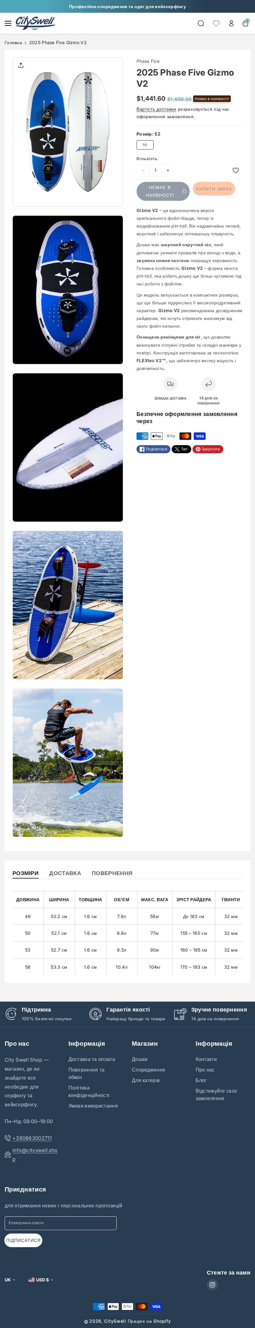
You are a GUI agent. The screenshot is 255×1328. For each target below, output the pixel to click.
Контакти (206, 1059)
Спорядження (148, 1070)
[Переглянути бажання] (216, 23)
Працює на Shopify (149, 1321)
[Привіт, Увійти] (231, 23)
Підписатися (23, 1240)
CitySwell (115, 1321)
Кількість (147, 158)
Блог (201, 1080)
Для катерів (146, 1080)
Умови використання (93, 1106)
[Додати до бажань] (211, 171)
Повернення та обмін (86, 1073)
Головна (13, 42)
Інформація (86, 1043)
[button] (10, 23)
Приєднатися (25, 1189)
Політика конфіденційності (89, 1091)
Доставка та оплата (91, 1059)
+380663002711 (32, 1138)
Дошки (140, 1059)
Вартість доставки (156, 109)
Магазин (145, 1043)
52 (146, 146)
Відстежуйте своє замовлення (217, 1094)
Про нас (17, 1043)
